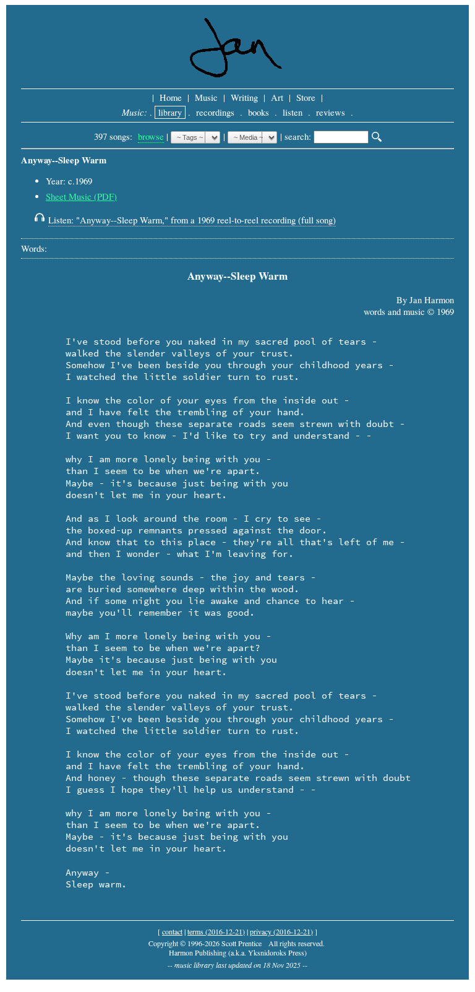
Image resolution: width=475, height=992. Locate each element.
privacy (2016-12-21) (281, 931)
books (258, 112)
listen (293, 112)
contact (172, 931)
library (170, 112)
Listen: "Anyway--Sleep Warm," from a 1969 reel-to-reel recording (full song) (192, 220)
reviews (330, 112)
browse (151, 136)
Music (206, 97)
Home (170, 97)
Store (306, 97)
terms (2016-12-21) (216, 931)
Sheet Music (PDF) (81, 196)
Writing (244, 97)
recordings (215, 112)
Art (277, 97)
